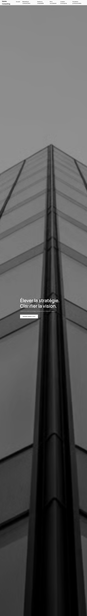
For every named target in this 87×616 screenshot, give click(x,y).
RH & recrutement (53, 2)
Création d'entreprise (63, 2)
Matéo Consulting (6, 2)
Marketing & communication (26, 2)
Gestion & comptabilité (40, 2)
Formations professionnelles (76, 2)
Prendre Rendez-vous (29, 316)
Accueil (18, 1)
